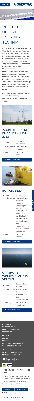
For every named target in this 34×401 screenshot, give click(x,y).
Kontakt (5, 338)
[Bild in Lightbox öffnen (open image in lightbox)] (17, 116)
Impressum (6, 341)
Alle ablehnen (8, 389)
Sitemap (5, 335)
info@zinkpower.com (11, 355)
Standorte (6, 324)
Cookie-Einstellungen (11, 346)
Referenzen (7, 332)
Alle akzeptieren (21, 389)
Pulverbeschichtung (11, 329)
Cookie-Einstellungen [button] (10, 393)
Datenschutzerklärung (12, 343)
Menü (6, 5)
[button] (17, 160)
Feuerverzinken (9, 326)
